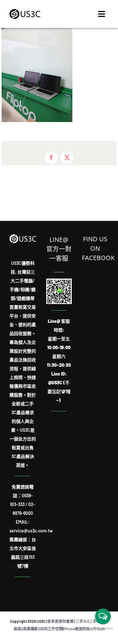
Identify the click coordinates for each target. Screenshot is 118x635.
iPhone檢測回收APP (80, 629)
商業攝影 (30, 629)
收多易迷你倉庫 (60, 621)
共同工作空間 (51, 629)
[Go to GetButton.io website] (103, 629)
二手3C (81, 621)
